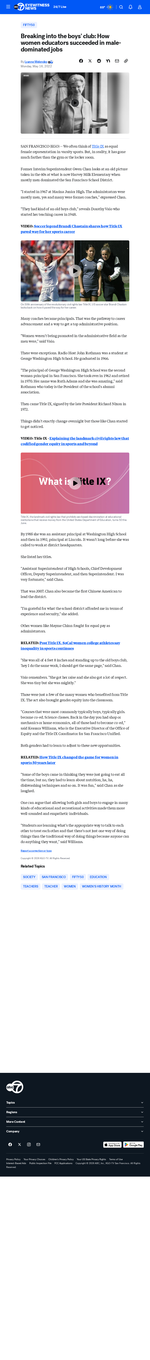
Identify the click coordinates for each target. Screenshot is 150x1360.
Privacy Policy (13, 1159)
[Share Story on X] (90, 61)
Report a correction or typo (36, 851)
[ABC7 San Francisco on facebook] (10, 1145)
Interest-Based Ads (16, 1163)
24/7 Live (59, 7)
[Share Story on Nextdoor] (108, 61)
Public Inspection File (40, 1163)
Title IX (98, 146)
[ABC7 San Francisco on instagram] (29, 1145)
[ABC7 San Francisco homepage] (31, 7)
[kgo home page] (14, 1087)
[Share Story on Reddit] (99, 61)
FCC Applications (63, 1163)
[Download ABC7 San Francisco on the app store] (112, 1145)
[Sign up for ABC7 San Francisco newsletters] (38, 1145)
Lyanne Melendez (36, 62)
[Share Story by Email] (117, 61)
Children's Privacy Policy (61, 1159)
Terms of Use (116, 1159)
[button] (8, 7)
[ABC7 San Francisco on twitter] (19, 1145)
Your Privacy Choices (34, 1159)
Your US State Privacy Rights (91, 1159)
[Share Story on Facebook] (81, 61)
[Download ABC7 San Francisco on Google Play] (133, 1145)
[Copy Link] (126, 61)
